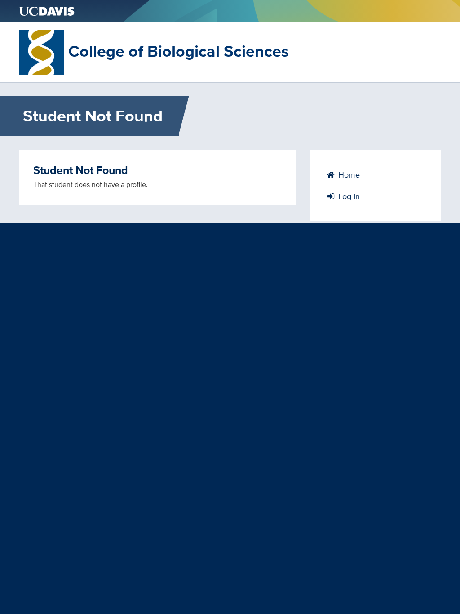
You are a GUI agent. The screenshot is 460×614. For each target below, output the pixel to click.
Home (348, 174)
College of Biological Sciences (178, 51)
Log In (348, 196)
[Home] (41, 51)
